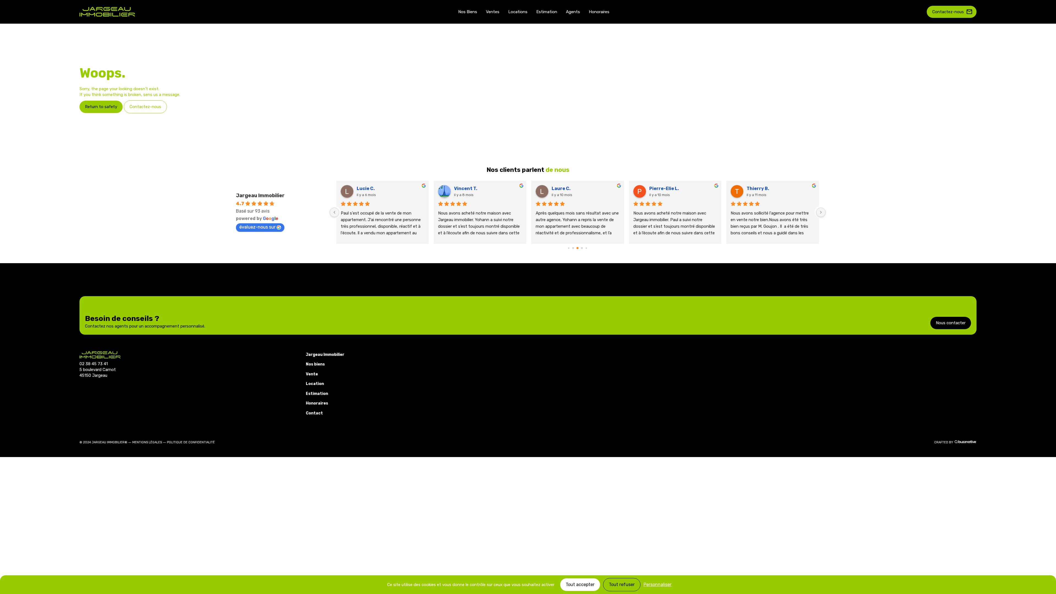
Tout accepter (580, 584)
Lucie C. (366, 188)
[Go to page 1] (573, 248)
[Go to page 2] (578, 248)
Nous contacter (951, 322)
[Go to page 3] (582, 248)
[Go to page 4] (586, 248)
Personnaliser (658, 584)
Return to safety (101, 106)
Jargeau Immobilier (260, 196)
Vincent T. (465, 188)
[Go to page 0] (569, 248)
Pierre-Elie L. (664, 188)
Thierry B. (758, 188)
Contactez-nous (952, 12)
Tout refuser (622, 584)
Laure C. (561, 188)
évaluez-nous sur (257, 227)
